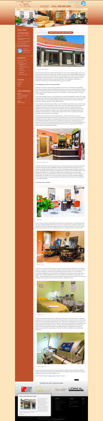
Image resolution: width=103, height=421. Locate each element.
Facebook (20, 82)
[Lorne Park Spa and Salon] (23, 4)
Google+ (19, 84)
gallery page (51, 375)
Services (26, 9)
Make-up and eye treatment (23, 64)
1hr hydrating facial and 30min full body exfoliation (23, 33)
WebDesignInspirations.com (57, 419)
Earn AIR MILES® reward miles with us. (27, 50)
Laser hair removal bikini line (24, 41)
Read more (21, 414)
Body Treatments (23, 74)
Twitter (19, 86)
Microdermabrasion (22, 43)
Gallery (55, 9)
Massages (21, 72)
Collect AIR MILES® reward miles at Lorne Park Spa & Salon (74, 2)
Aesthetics (21, 68)
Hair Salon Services (22, 60)
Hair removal (22, 70)
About (64, 9)
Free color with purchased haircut (23, 36)
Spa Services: (21, 62)
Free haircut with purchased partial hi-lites (24, 39)
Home (18, 9)
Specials (46, 9)
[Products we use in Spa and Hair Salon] (27, 389)
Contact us (73, 9)
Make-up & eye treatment (60, 402)
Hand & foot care (58, 403)
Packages (36, 9)
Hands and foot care (23, 66)
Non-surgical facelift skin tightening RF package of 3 (24, 46)
